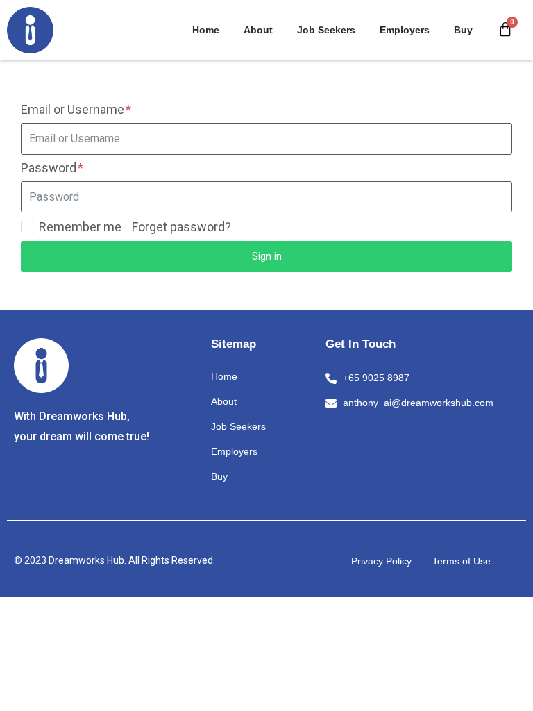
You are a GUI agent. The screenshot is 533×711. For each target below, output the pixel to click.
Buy (463, 29)
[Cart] (505, 29)
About (258, 29)
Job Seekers (326, 29)
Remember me (80, 227)
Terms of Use (461, 561)
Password (50, 167)
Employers (405, 29)
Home (205, 29)
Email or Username (74, 109)
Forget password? (181, 226)
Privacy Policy (381, 561)
